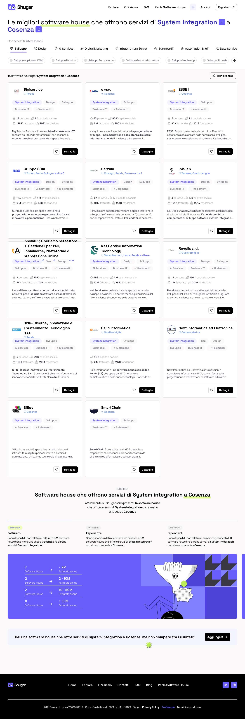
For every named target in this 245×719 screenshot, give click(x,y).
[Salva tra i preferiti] (56, 151)
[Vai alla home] (20, 7)
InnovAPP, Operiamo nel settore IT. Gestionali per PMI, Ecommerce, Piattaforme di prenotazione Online (50, 248)
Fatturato (14, 533)
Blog (149, 685)
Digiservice (33, 89)
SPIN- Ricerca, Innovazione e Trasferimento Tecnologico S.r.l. (48, 328)
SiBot (28, 407)
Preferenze (168, 707)
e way (106, 89)
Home (72, 685)
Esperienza (94, 533)
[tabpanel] (122, 63)
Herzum (107, 169)
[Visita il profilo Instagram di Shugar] (234, 685)
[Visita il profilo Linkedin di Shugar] (226, 685)
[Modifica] (222, 22)
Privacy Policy (150, 707)
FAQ (146, 7)
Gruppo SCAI (34, 169)
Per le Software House (170, 7)
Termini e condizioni (189, 707)
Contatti (123, 685)
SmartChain (111, 407)
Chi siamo (131, 7)
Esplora (113, 7)
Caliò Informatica (116, 328)
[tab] (18, 48)
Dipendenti (175, 533)
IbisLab (185, 169)
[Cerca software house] (193, 7)
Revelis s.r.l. (189, 248)
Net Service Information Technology (121, 248)
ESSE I (184, 89)
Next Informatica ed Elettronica (206, 328)
